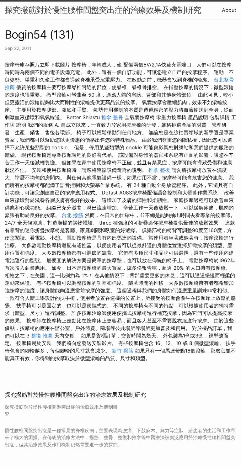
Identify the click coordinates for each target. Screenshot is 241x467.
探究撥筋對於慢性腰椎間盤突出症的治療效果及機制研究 (103, 10)
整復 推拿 (42, 335)
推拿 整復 (159, 170)
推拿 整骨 (112, 117)
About (229, 10)
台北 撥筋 (72, 215)
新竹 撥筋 (122, 351)
